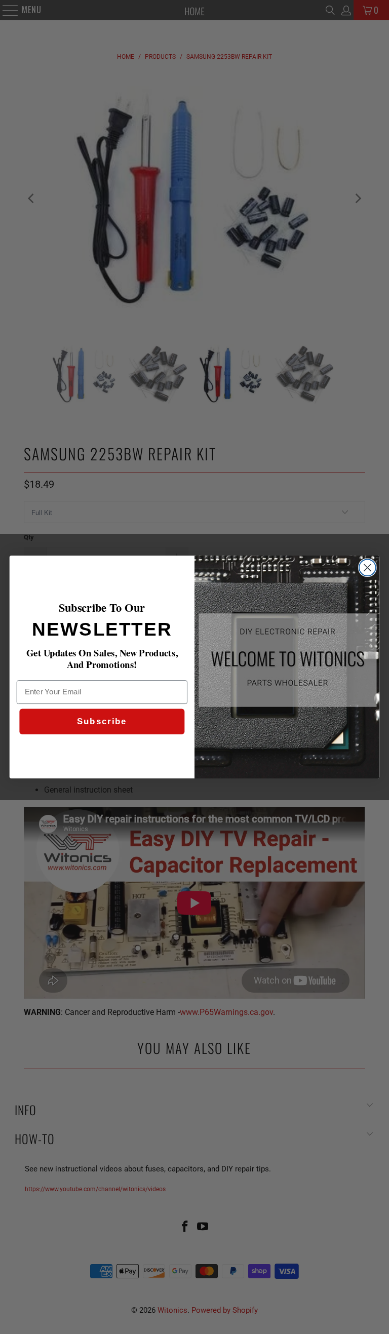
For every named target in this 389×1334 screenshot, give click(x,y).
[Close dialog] (367, 567)
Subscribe (102, 722)
